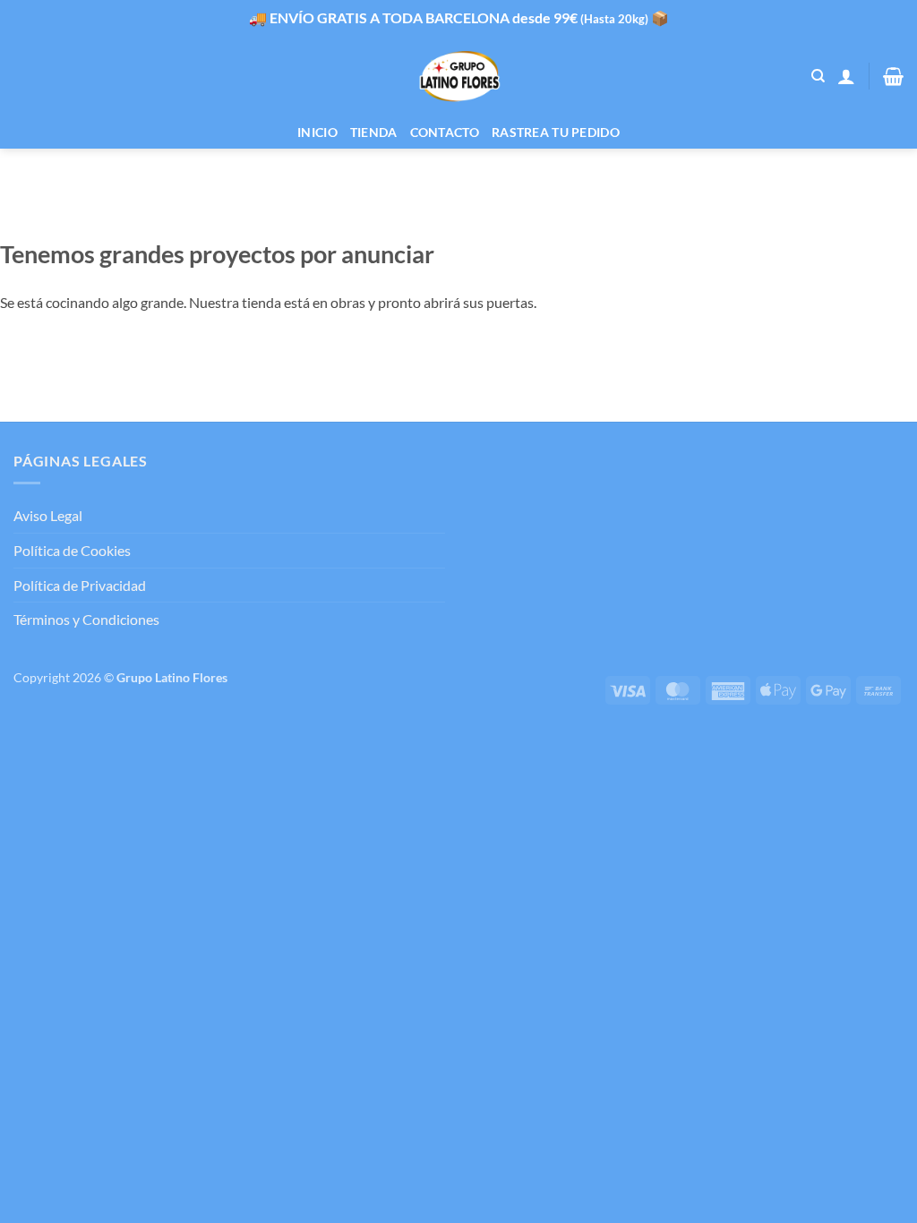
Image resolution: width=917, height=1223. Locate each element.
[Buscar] (818, 76)
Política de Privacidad (79, 585)
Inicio (317, 132)
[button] (846, 76)
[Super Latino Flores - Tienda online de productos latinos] (459, 76)
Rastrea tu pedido (556, 132)
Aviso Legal (47, 515)
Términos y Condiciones (86, 619)
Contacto (444, 132)
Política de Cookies (72, 550)
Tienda (374, 132)
